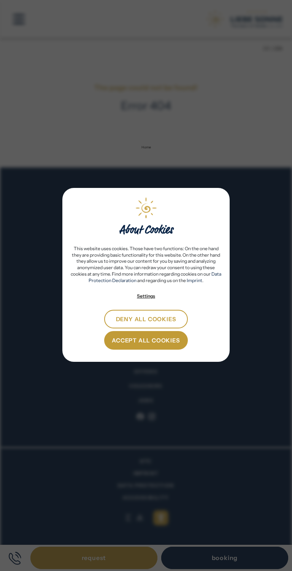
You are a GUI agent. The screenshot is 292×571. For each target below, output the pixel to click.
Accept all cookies (146, 340)
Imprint (194, 280)
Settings (146, 296)
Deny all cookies (146, 319)
